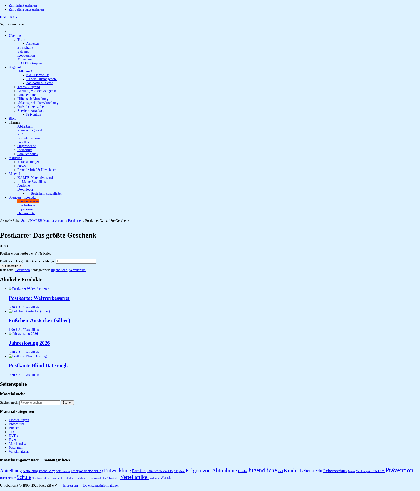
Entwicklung (117, 470)
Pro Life (378, 471)
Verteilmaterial (19, 451)
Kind (280, 471)
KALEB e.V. (9, 17)
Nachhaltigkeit (363, 471)
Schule (24, 477)
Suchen (67, 402)
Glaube (242, 471)
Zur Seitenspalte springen (26, 9)
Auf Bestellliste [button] (28, 307)
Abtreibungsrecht (35, 471)
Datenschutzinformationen (101, 485)
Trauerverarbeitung (98, 478)
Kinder (291, 470)
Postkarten (75, 220)
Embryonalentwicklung (87, 471)
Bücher (14, 428)
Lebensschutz (335, 470)
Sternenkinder (44, 478)
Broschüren (17, 424)
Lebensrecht (311, 470)
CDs (12, 432)
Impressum (70, 485)
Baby (51, 471)
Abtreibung (11, 470)
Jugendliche (59, 270)
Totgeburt (69, 478)
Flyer (12, 439)
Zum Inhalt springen (23, 5)
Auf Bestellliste (11, 266)
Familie (139, 470)
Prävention (399, 469)
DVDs (13, 436)
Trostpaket (114, 478)
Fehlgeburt (179, 471)
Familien (153, 471)
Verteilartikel (77, 270)
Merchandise (17, 443)
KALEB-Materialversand (47, 220)
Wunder (166, 477)
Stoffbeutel (58, 478)
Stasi (34, 478)
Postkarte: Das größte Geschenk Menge (27, 261)
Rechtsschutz (8, 477)
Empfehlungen (19, 420)
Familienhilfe (166, 471)
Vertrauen (154, 478)
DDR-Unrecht (63, 471)
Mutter (351, 471)
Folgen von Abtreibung (211, 470)
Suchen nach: (9, 402)
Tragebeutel (81, 478)
